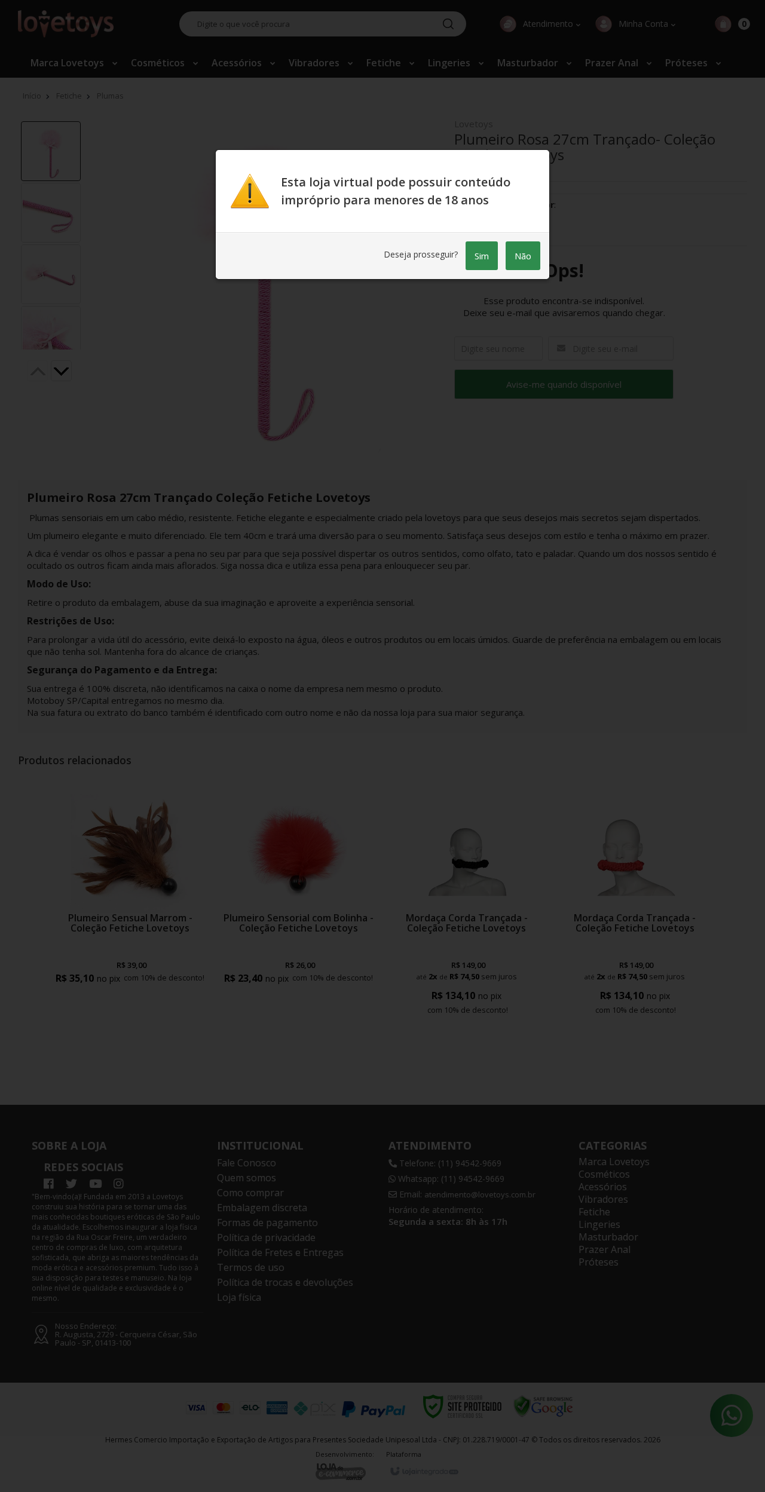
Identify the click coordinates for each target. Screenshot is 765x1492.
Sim (482, 256)
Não (523, 256)
